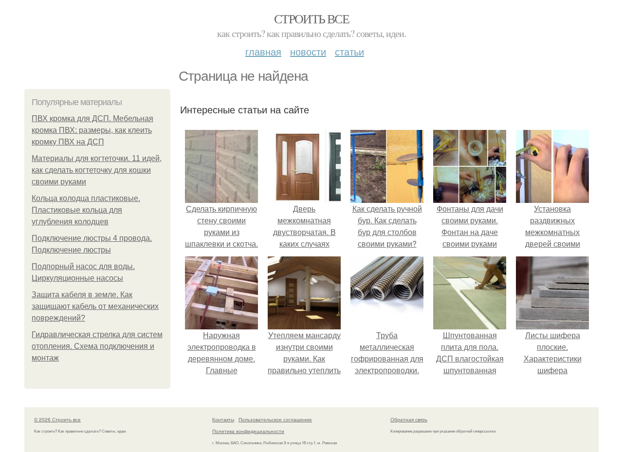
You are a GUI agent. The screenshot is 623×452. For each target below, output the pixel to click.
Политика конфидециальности (248, 431)
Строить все (311, 18)
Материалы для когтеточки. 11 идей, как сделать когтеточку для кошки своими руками (97, 170)
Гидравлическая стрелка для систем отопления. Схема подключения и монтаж (97, 346)
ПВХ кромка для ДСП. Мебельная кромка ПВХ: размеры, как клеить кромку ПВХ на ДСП (92, 130)
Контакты (223, 419)
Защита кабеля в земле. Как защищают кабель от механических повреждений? (95, 306)
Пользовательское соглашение (275, 419)
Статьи (349, 51)
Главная (263, 51)
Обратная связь (408, 419)
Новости (308, 51)
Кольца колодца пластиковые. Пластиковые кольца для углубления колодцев (86, 210)
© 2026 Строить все (57, 419)
